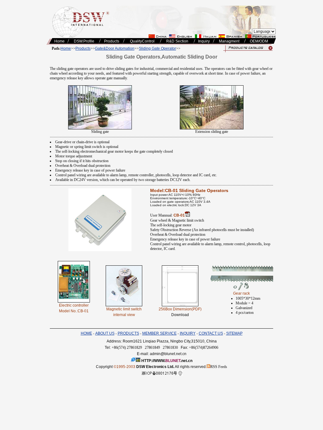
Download (180, 315)
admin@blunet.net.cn (168, 354)
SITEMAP (234, 333)
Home (66, 48)
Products (83, 48)
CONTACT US (211, 333)
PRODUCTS (128, 333)
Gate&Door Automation (114, 48)
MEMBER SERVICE (159, 333)
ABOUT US (105, 333)
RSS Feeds (218, 367)
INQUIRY (188, 333)
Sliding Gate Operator (157, 48)
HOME (86, 333)
